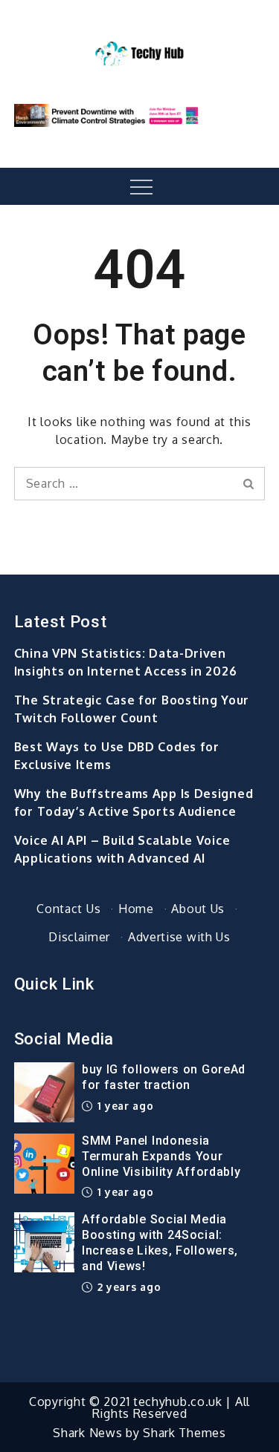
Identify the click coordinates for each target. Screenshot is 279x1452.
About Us (198, 908)
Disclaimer (79, 936)
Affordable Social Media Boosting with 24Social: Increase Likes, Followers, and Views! (160, 1242)
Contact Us (68, 908)
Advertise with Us (179, 936)
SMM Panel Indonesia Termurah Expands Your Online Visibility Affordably (161, 1156)
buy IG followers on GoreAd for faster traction (164, 1077)
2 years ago (127, 1287)
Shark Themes (184, 1432)
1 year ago (124, 1105)
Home (136, 908)
